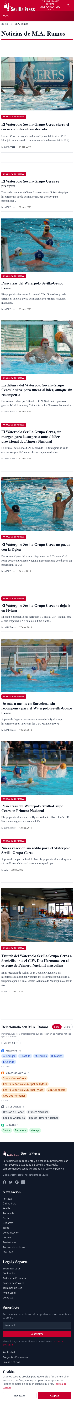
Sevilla (6, 1208)
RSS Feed (8, 1252)
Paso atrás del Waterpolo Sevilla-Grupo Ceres (32, 285)
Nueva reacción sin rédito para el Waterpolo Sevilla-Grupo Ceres (35, 850)
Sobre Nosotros (11, 1268)
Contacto (8, 1297)
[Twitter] (10, 1182)
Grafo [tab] (67, 1026)
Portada (7, 1198)
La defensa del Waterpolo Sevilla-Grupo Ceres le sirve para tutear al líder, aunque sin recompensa (36, 389)
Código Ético (10, 1273)
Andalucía (8, 1213)
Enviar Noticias (11, 1362)
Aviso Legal (9, 1292)
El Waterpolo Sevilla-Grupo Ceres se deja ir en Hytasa (35, 607)
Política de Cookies (13, 1283)
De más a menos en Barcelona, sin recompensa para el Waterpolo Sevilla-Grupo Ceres (36, 708)
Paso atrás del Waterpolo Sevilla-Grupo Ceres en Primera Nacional (32, 808)
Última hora (9, 1203)
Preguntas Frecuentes (15, 1357)
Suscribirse (37, 1333)
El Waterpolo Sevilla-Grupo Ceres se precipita (30, 183)
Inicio (4, 23)
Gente (6, 1218)
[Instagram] (17, 1182)
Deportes (8, 1223)
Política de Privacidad (15, 1278)
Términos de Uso (12, 1287)
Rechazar (19, 1395)
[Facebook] (4, 1182)
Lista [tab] (57, 1026)
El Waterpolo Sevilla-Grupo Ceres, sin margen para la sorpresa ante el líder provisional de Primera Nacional (31, 436)
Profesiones (9, 1242)
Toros (6, 1227)
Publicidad (9, 1352)
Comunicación (11, 1232)
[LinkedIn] (23, 1182)
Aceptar (54, 1395)
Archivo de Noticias (14, 1247)
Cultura (7, 1237)
